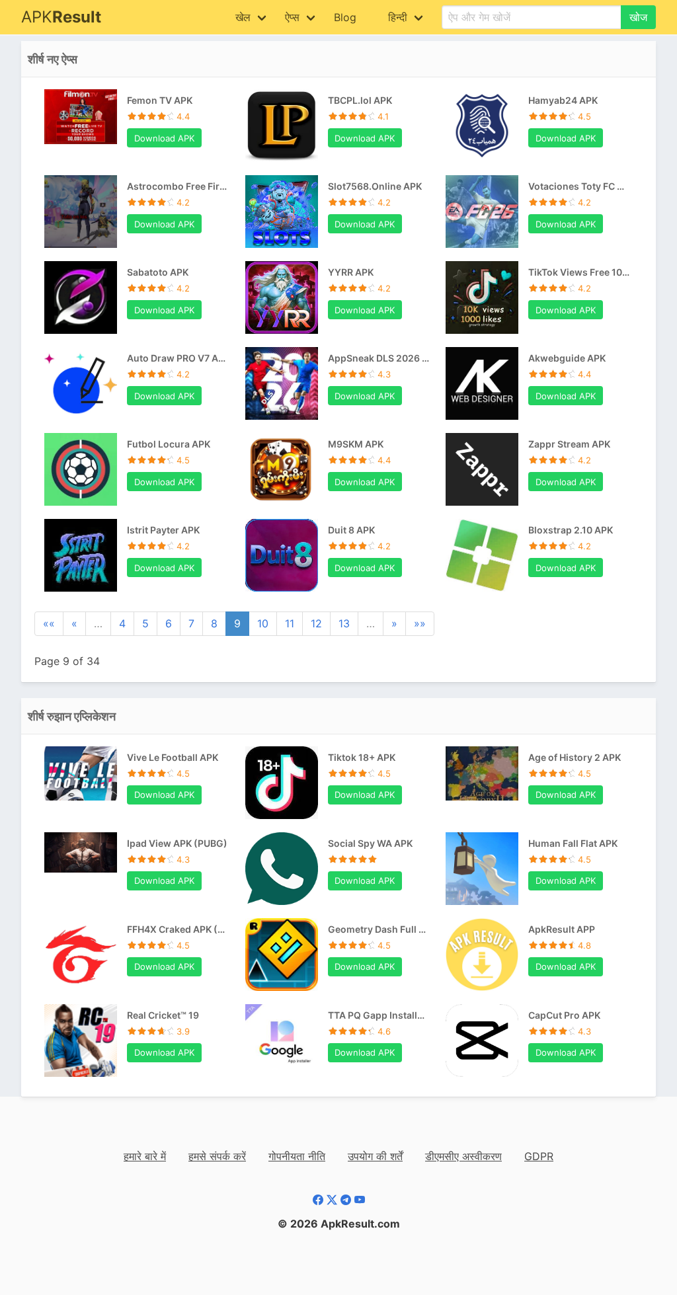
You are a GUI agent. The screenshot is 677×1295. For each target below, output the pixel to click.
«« (49, 623)
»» (420, 623)
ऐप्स (292, 17)
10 (262, 623)
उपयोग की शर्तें (375, 1156)
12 (316, 623)
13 (344, 623)
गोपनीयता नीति (296, 1156)
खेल (243, 17)
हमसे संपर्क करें (217, 1156)
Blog (345, 17)
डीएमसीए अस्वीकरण (463, 1156)
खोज (638, 17)
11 (289, 623)
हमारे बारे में (145, 1156)
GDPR (538, 1156)
